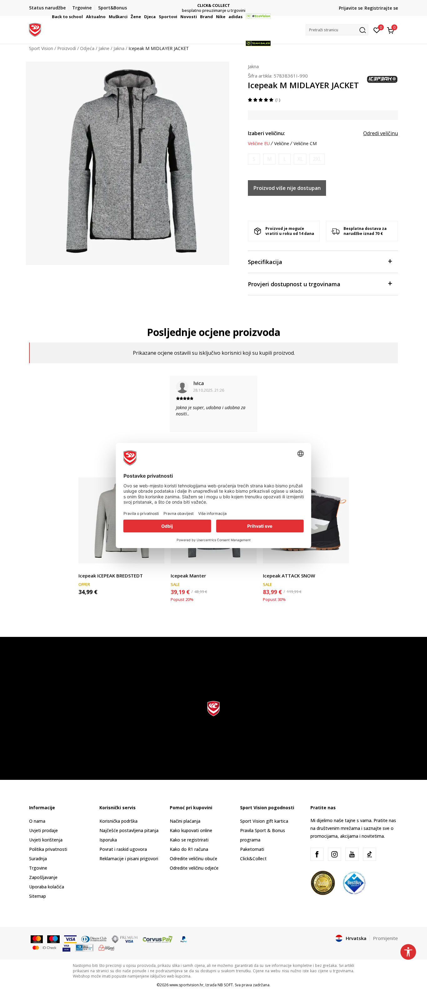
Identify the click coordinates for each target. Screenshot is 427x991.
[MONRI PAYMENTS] (106, 947)
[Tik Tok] (369, 854)
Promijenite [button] (385, 938)
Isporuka (108, 840)
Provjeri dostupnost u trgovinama (294, 284)
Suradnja (38, 858)
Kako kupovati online (191, 830)
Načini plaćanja (185, 821)
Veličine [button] (281, 143)
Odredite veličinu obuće (193, 858)
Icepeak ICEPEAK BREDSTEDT (110, 575)
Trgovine (38, 868)
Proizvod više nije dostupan (287, 188)
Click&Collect (253, 858)
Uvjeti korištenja (46, 840)
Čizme (269, 569)
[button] (84, 16)
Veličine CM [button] (305, 143)
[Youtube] (352, 854)
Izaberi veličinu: (266, 133)
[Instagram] (334, 854)
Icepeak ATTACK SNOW (289, 575)
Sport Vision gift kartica (264, 821)
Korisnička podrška (118, 821)
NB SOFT (225, 985)
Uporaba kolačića (46, 887)
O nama (37, 821)
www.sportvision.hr (186, 985)
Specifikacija (265, 262)
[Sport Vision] (35, 29)
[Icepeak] (382, 78)
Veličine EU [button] (259, 143)
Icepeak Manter (188, 575)
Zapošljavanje (43, 877)
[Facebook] (317, 854)
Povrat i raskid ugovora (123, 849)
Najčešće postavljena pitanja (128, 830)
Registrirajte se (381, 8)
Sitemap (37, 896)
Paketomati (252, 849)
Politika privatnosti (48, 849)
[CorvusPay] (157, 938)
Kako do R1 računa (189, 849)
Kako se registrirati (189, 840)
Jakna (253, 66)
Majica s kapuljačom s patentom (111, 569)
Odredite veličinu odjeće (194, 868)
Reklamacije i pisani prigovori (128, 858)
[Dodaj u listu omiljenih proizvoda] (155, 554)
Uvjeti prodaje (43, 830)
